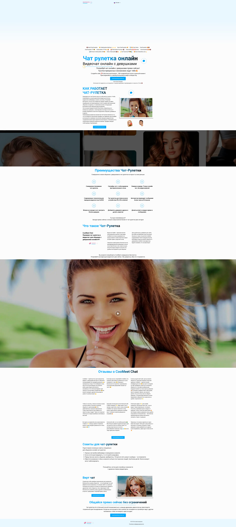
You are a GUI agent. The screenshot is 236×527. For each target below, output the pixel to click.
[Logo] (87, 2)
